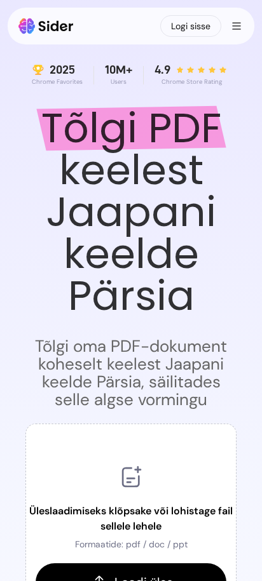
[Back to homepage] (46, 26)
